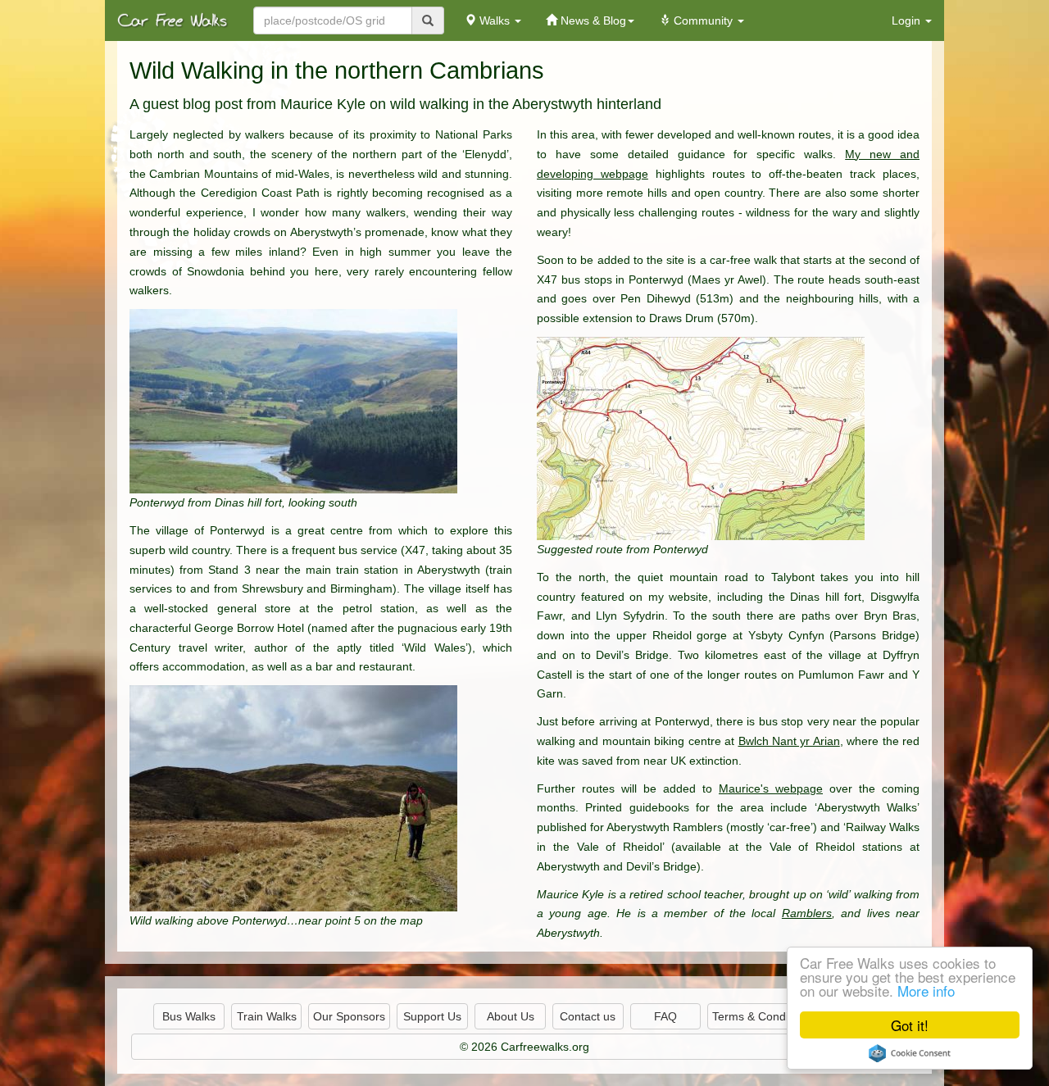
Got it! (910, 1025)
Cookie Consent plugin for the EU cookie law (910, 1053)
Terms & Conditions (762, 1016)
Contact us (587, 1016)
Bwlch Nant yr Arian (789, 740)
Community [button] (703, 20)
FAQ (665, 1016)
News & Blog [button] (591, 20)
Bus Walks (189, 1016)
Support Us (432, 1016)
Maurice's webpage (771, 788)
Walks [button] (494, 20)
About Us (510, 1016)
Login (908, 20)
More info (926, 990)
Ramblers (807, 913)
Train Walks (267, 1016)
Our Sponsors (349, 1016)
